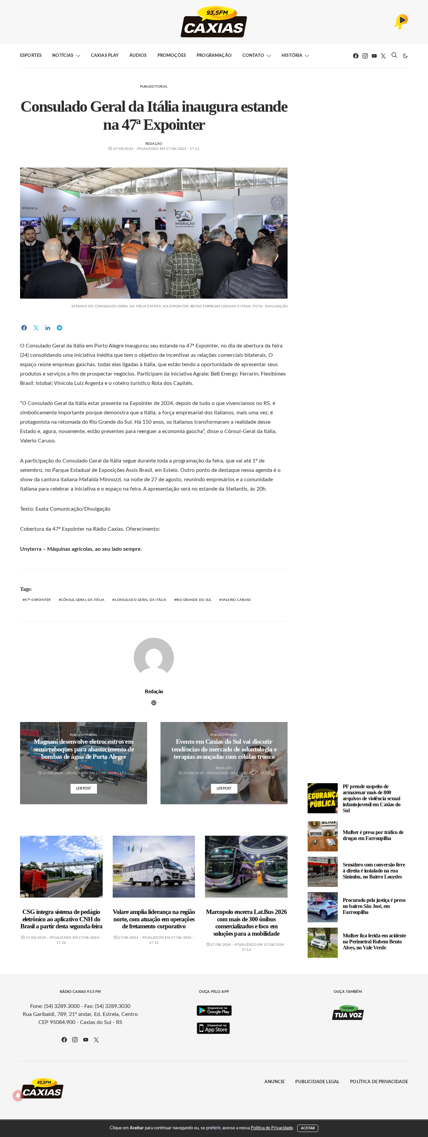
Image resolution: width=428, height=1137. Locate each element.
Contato (253, 56)
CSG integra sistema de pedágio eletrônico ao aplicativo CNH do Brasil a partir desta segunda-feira (61, 919)
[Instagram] (365, 56)
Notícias (62, 56)
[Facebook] (355, 56)
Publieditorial (154, 86)
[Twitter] (383, 56)
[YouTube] (374, 56)
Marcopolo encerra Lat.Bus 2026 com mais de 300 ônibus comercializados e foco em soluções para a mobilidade (246, 922)
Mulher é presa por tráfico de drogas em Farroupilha (373, 835)
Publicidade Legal (317, 1082)
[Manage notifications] (18, 1095)
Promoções (171, 56)
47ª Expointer (37, 600)
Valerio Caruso (236, 600)
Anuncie (274, 1082)
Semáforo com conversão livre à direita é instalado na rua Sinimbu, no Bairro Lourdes (374, 870)
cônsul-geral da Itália (83, 600)
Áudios (138, 56)
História (292, 56)
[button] (405, 56)
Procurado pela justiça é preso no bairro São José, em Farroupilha (374, 906)
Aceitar (308, 1128)
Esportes (30, 56)
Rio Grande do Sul (193, 600)
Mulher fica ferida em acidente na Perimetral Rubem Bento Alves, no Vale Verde (374, 941)
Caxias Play (105, 56)
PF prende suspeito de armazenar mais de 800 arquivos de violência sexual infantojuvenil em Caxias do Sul (372, 798)
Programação (214, 56)
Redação (154, 143)
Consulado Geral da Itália (140, 600)
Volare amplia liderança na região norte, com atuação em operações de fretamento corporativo (154, 919)
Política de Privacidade (379, 1082)
